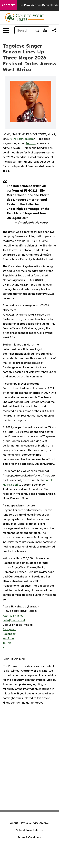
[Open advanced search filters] (45, 30)
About (14, 823)
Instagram (9, 629)
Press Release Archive (35, 823)
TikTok (7, 643)
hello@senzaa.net (14, 620)
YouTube (8, 638)
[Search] (37, 30)
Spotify (15, 484)
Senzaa (30, 143)
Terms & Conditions (29, 837)
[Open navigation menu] (6, 30)
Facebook (9, 633)
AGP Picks (8, 5)
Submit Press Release (29, 830)
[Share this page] (54, 30)
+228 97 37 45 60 (13, 615)
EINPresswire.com (22, 138)
